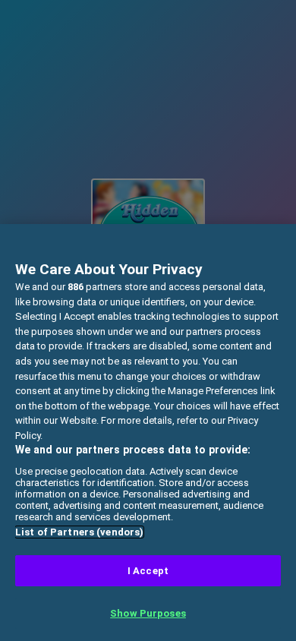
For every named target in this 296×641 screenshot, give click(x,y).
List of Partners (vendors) (79, 532)
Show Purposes (148, 613)
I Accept (148, 570)
